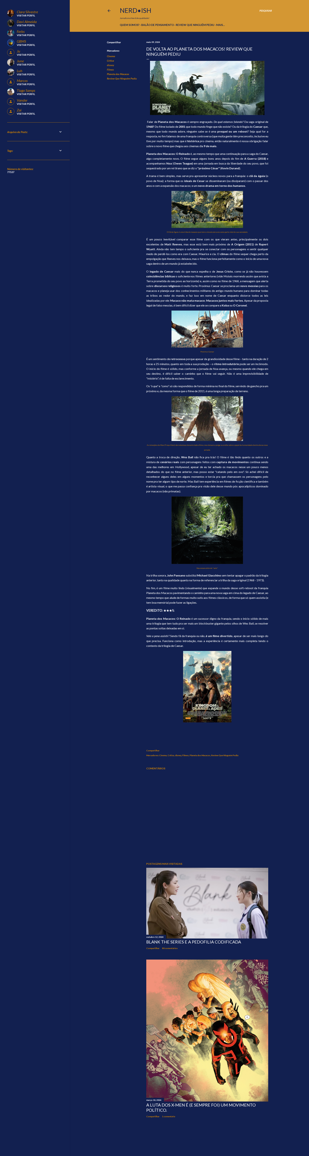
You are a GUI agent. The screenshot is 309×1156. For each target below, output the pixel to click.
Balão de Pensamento (157, 24)
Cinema (111, 56)
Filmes (110, 69)
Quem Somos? (129, 24)
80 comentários (170, 948)
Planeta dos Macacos (118, 74)
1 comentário (168, 1116)
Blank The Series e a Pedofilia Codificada (193, 941)
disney (110, 65)
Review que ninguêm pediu (195, 24)
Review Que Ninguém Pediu (122, 78)
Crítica (110, 60)
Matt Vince (199, 1145)
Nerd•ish (135, 10)
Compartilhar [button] (114, 42)
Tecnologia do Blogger (192, 1139)
